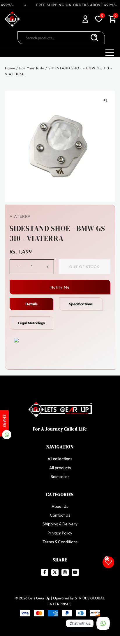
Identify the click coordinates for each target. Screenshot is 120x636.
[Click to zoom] (105, 100)
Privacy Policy (59, 533)
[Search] (94, 37)
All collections (59, 458)
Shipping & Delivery (60, 524)
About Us (60, 506)
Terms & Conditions (60, 541)
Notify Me (60, 287)
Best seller (59, 476)
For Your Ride (31, 68)
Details (31, 303)
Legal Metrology (31, 322)
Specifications (81, 303)
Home (10, 68)
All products (60, 467)
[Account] (85, 20)
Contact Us (60, 515)
